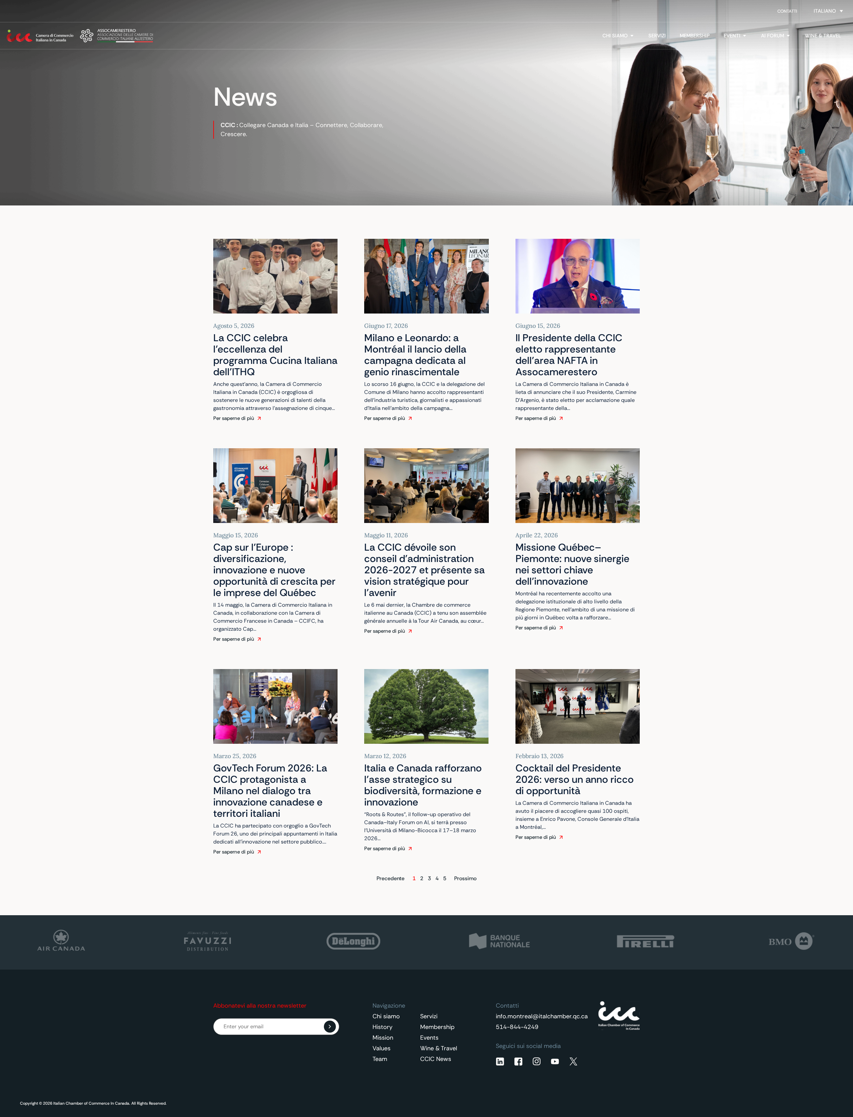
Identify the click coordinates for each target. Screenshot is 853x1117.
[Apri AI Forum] (788, 36)
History (383, 1027)
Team (380, 1059)
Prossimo (465, 878)
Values (382, 1048)
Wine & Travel (438, 1048)
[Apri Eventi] (744, 36)
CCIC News (435, 1059)
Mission (383, 1038)
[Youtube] (555, 1061)
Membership (437, 1027)
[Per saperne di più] (259, 418)
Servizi (428, 1016)
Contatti (787, 11)
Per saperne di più (233, 418)
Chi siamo (386, 1016)
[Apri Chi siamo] (631, 36)
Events (429, 1038)
